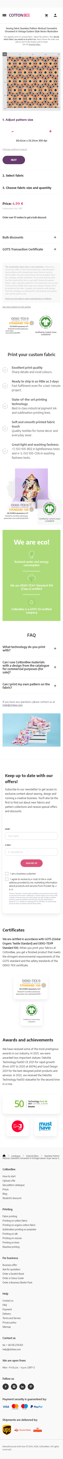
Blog (5, 1193)
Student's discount (12, 1198)
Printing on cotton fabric (15, 1220)
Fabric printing (10, 1216)
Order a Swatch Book (13, 1273)
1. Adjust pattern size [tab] (18, 119)
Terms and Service (12, 1318)
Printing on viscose (12, 1238)
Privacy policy (9, 1322)
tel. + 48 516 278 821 (13, 1345)
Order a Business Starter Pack (17, 1282)
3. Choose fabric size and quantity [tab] (27, 188)
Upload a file (9, 1180)
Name (7, 829)
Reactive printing (11, 1246)
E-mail (7, 845)
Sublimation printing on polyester (19, 1229)
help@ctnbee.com (13, 704)
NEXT (14, 160)
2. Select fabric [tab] (13, 175)
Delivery (7, 1313)
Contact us (8, 1300)
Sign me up (31, 863)
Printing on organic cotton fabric (19, 1225)
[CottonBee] (19, 15)
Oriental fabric (34, 44)
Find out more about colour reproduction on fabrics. (28, 298)
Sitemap (7, 1326)
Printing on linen (11, 1242)
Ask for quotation (11, 1269)
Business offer (10, 1265)
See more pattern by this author (17, 307)
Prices (6, 1189)
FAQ (5, 1305)
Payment (7, 1309)
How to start (9, 1176)
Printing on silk (10, 1233)
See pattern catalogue (14, 1185)
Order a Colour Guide (13, 1278)
